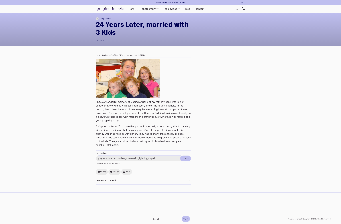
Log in (243, 2)
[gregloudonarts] (110, 9)
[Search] (236, 9)
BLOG (187, 8)
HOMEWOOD (171, 8)
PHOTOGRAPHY (149, 8)
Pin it (128, 172)
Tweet (116, 172)
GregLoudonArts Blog (109, 55)
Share (103, 172)
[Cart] (242, 9)
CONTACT (200, 8)
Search (156, 219)
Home (98, 55)
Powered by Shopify (295, 219)
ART (132, 8)
